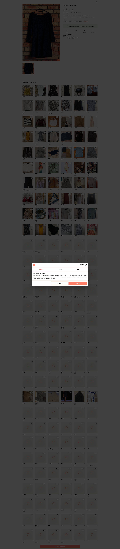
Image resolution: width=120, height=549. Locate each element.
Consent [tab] (41, 269)
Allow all (78, 283)
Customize (59, 283)
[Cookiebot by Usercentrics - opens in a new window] (81, 265)
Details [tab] (60, 269)
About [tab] (78, 269)
